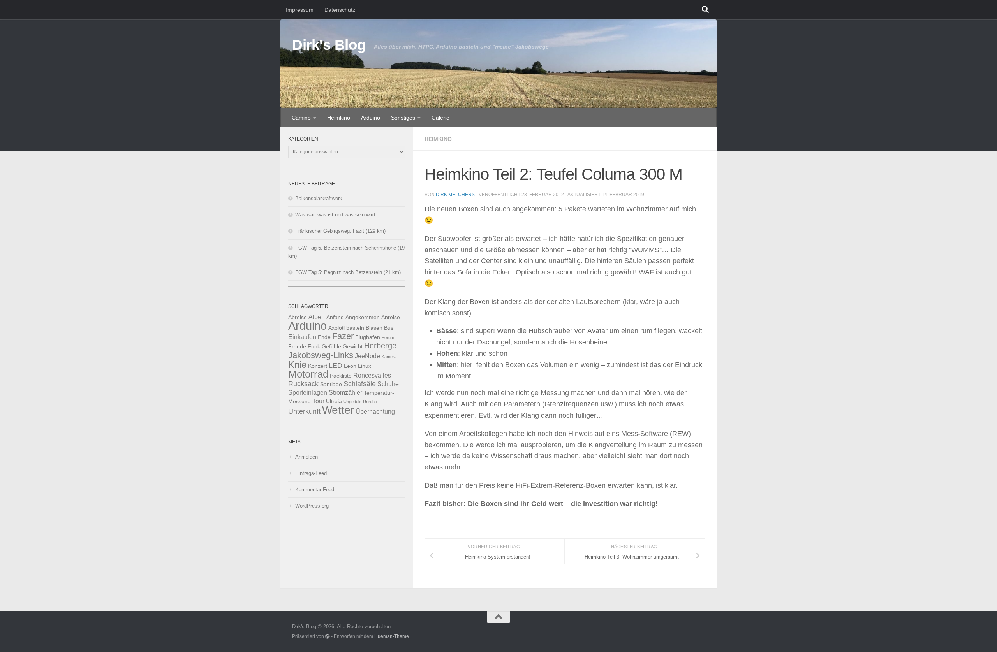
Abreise (297, 317)
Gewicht (353, 347)
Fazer (343, 336)
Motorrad (308, 374)
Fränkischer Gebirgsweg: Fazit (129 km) (340, 231)
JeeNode (367, 355)
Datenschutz (339, 10)
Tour (318, 400)
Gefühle (331, 347)
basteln (355, 328)
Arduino (370, 117)
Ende (324, 337)
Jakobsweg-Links (320, 355)
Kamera (389, 356)
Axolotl (336, 328)
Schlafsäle (359, 384)
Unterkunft (304, 411)
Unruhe (370, 401)
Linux (364, 366)
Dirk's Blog (329, 45)
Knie (297, 365)
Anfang (335, 317)
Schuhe (388, 383)
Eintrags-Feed (311, 473)
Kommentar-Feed (314, 489)
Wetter (338, 410)
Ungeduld (352, 401)
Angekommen (362, 317)
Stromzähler (345, 392)
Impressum (300, 10)
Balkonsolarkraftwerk (318, 198)
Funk (314, 347)
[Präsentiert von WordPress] (327, 636)
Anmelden (306, 457)
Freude (297, 347)
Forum (388, 337)
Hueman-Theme (391, 636)
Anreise (390, 317)
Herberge (380, 345)
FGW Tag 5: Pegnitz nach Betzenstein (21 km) (348, 272)
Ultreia (334, 401)
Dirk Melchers (455, 194)
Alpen (316, 316)
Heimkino (338, 117)
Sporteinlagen (307, 392)
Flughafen (367, 337)
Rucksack (303, 384)
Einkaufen (302, 336)
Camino (301, 117)
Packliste (341, 376)
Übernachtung (375, 411)
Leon (350, 366)
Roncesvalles (372, 375)
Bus (388, 328)
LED (335, 365)
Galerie (440, 117)
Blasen (374, 328)
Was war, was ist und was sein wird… (337, 215)
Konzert (317, 366)
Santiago (331, 384)
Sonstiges (403, 117)
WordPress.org (312, 506)
